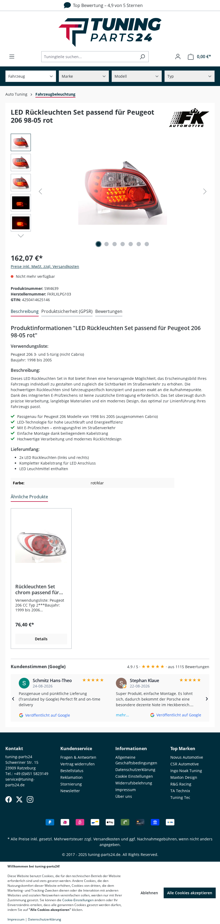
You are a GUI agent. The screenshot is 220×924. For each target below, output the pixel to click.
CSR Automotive (184, 763)
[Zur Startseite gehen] (110, 32)
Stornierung (71, 784)
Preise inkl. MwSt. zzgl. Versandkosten (45, 266)
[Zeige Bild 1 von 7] (98, 244)
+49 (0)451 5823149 (31, 773)
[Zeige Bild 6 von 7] (139, 244)
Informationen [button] (131, 748)
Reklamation (71, 777)
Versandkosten (106, 838)
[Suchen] (142, 56)
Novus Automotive (186, 757)
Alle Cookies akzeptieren (189, 892)
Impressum (125, 789)
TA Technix (180, 790)
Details (41, 638)
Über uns (123, 796)
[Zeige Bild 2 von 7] (106, 244)
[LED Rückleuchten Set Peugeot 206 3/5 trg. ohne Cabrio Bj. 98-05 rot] (122, 191)
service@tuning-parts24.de (20, 782)
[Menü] (11, 56)
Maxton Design (183, 777)
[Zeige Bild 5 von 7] (131, 244)
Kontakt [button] (14, 748)
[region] (110, 191)
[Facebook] (8, 799)
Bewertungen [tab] (108, 311)
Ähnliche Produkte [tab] (29, 497)
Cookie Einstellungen (134, 776)
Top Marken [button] (182, 748)
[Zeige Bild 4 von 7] (122, 244)
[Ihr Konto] (177, 56)
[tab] (25, 311)
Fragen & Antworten (78, 757)
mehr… (122, 714)
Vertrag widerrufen (77, 763)
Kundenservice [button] (76, 748)
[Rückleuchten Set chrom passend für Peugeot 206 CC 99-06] (41, 543)
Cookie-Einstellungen (78, 900)
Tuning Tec (180, 797)
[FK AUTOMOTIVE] (189, 118)
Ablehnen (149, 892)
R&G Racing (180, 784)
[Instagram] (30, 799)
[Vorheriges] (40, 191)
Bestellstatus (71, 770)
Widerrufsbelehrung (133, 782)
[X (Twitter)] (19, 799)
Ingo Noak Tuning (186, 770)
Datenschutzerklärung (135, 769)
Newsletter (70, 790)
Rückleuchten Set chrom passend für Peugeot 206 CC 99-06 (39, 589)
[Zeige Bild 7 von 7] (147, 244)
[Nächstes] (205, 191)
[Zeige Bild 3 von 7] (114, 244)
